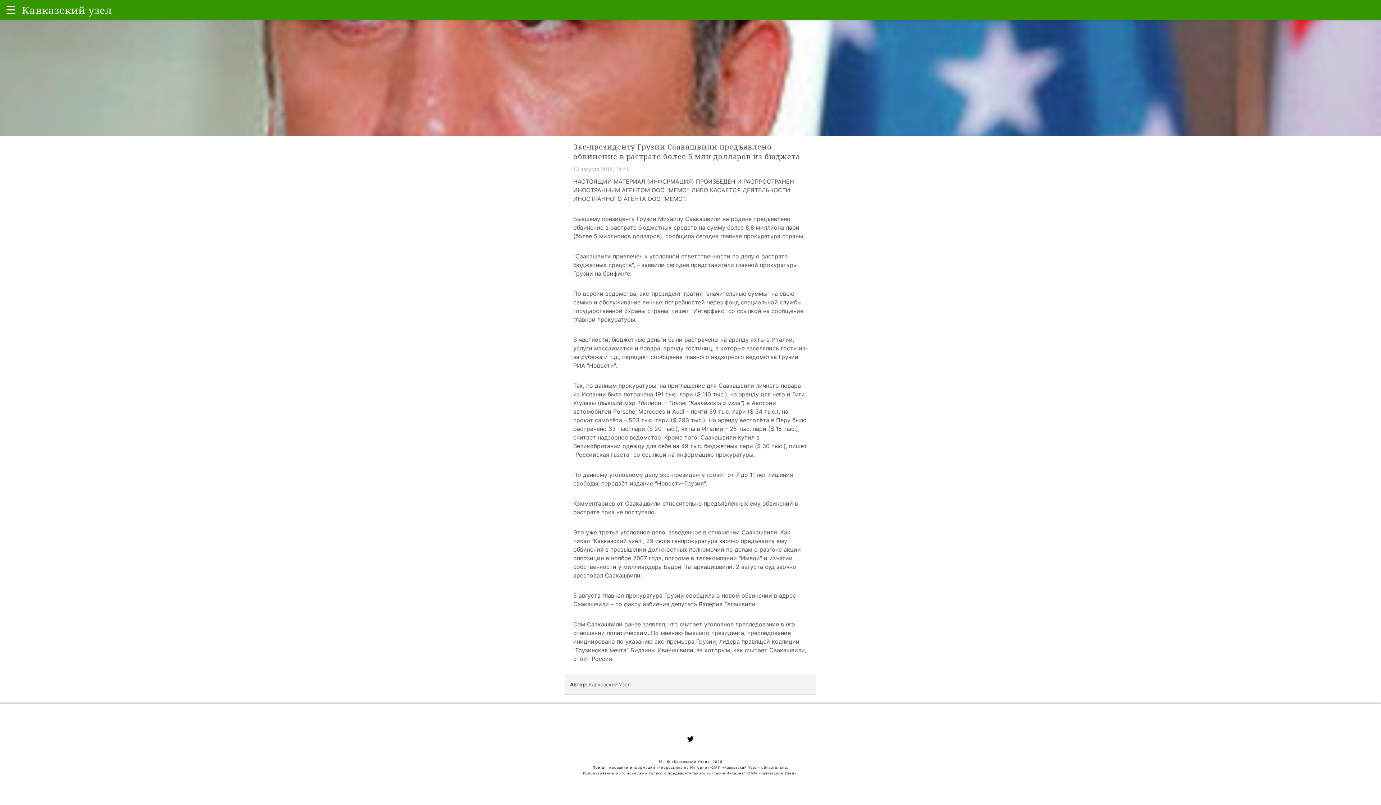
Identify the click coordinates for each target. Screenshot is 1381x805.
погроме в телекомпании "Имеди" (713, 558)
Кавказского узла (715, 402)
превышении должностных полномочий (667, 549)
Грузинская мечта (600, 650)
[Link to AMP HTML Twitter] (690, 740)
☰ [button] (11, 10)
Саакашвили (593, 256)
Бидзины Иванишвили (661, 650)
